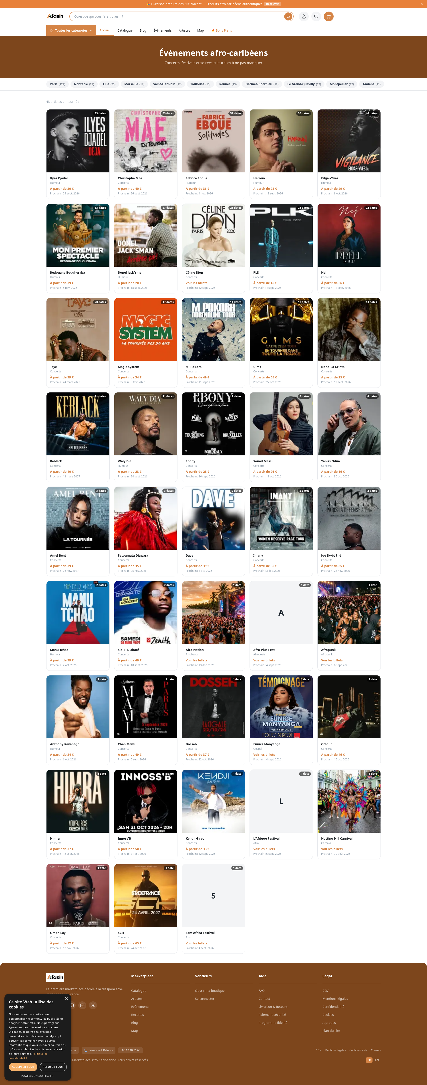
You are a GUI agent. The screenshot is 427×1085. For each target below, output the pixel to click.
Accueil (104, 30)
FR (369, 1060)
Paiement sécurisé (272, 1014)
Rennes (228, 84)
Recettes (137, 1014)
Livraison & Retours (273, 1006)
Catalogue (125, 30)
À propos (329, 1022)
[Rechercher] (288, 16)
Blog (143, 30)
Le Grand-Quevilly (304, 84)
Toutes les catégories (71, 30)
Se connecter (204, 998)
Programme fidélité (273, 1022)
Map (200, 30)
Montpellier (342, 84)
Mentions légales (335, 998)
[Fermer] (421, 4)
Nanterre (84, 84)
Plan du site (331, 1030)
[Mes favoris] (316, 16)
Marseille (134, 84)
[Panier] (329, 16)
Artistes (184, 30)
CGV (325, 990)
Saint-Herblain (167, 84)
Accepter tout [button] (23, 1067)
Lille (109, 84)
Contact (264, 998)
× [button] (66, 998)
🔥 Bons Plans (221, 30)
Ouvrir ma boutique (210, 990)
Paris (57, 84)
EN (377, 1060)
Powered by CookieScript (37, 1075)
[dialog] (37, 1037)
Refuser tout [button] (53, 1067)
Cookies (328, 1014)
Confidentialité (333, 1006)
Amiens (372, 84)
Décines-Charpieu (262, 84)
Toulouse (200, 84)
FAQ (262, 990)
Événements (162, 30)
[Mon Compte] (304, 16)
